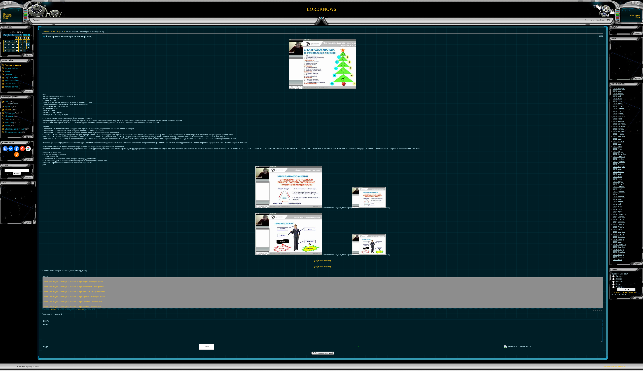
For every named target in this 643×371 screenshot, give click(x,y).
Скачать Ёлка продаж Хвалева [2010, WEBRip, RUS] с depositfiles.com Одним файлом (74, 297)
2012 (53, 31)
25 (28, 48)
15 (17, 44)
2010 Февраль (619, 89)
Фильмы (8, 110)
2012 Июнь (617, 146)
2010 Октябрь (619, 109)
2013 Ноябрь (618, 189)
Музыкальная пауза (13, 132)
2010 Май (617, 96)
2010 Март (617, 91)
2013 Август (618, 182)
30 (21, 51)
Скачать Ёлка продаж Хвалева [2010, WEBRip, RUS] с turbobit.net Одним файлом (72, 302)
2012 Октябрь (619, 157)
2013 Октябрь (619, 187)
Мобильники (10, 113)
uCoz (623, 366)
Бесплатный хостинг (612, 366)
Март (59, 31)
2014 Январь (618, 194)
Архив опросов (629, 292)
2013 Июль (617, 179)
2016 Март (617, 242)
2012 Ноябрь (618, 159)
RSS (608, 20)
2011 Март (617, 119)
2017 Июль (617, 260)
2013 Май (617, 174)
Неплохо (619, 282)
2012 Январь (618, 134)
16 (21, 44)
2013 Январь (618, 164)
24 (24, 48)
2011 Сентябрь (619, 124)
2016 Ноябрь (618, 250)
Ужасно (619, 287)
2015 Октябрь (619, 232)
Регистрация (634, 15)
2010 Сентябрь (619, 106)
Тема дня (9, 122)
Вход (637, 17)
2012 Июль (617, 149)
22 (17, 48)
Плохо (618, 284)
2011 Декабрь (619, 131)
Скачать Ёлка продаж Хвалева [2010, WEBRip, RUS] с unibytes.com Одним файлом (73, 282)
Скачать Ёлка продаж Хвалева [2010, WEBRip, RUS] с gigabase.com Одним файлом (73, 287)
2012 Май (617, 144)
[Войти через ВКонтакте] (10, 148)
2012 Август (618, 151)
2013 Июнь (617, 177)
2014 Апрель (618, 202)
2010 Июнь (617, 99)
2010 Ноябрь (618, 111)
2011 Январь (618, 114)
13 (9, 44)
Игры (7, 102)
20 (9, 48)
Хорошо (619, 279)
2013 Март (617, 169)
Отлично (619, 276)
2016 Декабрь (619, 252)
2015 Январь (618, 224)
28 (13, 51)
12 (5, 44)
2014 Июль (617, 209)
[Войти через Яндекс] (22, 148)
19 (5, 48)
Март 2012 (16, 32)
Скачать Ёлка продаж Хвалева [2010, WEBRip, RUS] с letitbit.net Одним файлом (72, 307)
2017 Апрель (618, 257)
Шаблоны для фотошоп (15, 129)
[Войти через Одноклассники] (16, 154)
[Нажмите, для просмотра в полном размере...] (322, 89)
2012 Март (617, 139)
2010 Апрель (618, 94)
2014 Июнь (617, 207)
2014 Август (618, 212)
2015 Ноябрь (618, 234)
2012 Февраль (619, 136)
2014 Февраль (619, 197)
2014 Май (617, 204)
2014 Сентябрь (619, 214)
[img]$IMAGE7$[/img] (322, 261)
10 (24, 41)
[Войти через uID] (5, 148)
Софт (7, 119)
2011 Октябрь (619, 126)
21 (13, 48)
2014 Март (617, 199)
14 (13, 44)
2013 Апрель (618, 172)
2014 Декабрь (619, 222)
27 (9, 51)
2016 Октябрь (619, 247)
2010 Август (618, 104)
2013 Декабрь (619, 192)
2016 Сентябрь (619, 244)
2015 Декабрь (619, 237)
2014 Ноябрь (618, 219)
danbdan (81, 310)
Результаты (616, 292)
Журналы (9, 116)
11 (28, 41)
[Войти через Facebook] (16, 148)
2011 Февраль (619, 116)
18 (28, 44)
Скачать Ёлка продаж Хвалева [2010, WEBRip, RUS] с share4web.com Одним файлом (74, 292)
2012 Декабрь (619, 162)
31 (24, 51)
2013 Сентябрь (619, 184)
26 (5, 51)
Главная (36, 20)
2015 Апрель (618, 227)
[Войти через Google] (28, 148)
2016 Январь (618, 239)
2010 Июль (617, 101)
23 (21, 48)
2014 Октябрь (619, 217)
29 (17, 51)
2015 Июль (617, 229)
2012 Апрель (618, 141)
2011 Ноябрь (618, 129)
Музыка (8, 107)
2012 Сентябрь (619, 154)
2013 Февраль (619, 167)
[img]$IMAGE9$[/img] (322, 267)
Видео (7, 126)
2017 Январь (618, 255)
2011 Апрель (618, 121)
